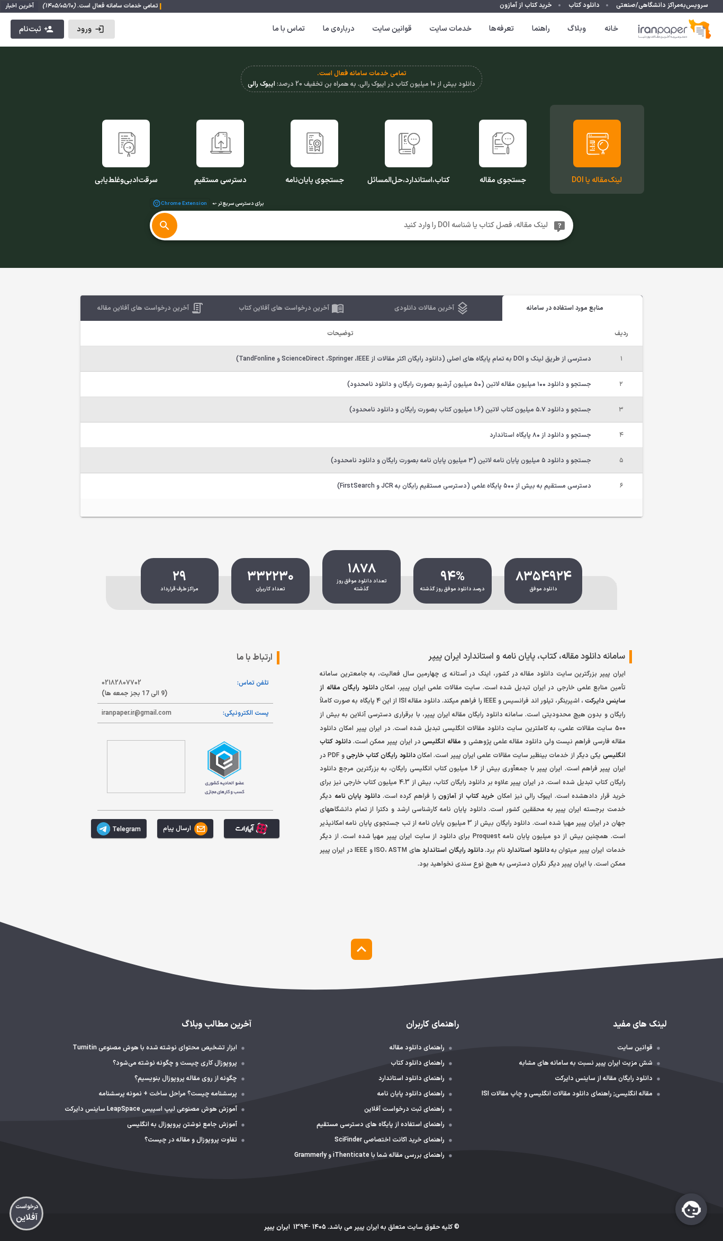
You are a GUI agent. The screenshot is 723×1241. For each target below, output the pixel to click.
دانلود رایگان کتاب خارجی (380, 755)
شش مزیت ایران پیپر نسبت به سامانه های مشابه (586, 1063)
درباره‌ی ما (339, 28)
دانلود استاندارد (528, 850)
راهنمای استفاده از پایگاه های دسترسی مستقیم (381, 1124)
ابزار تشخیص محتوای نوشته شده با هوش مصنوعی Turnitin (155, 1048)
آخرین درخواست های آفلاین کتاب (284, 308)
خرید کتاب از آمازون (466, 796)
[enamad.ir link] (146, 767)
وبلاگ (576, 28)
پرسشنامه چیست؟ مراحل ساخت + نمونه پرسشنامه (168, 1094)
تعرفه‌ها (501, 28)
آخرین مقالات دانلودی (424, 308)
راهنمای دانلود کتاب (418, 1063)
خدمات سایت (450, 28)
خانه (611, 28)
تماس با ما (289, 28)
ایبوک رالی (261, 84)
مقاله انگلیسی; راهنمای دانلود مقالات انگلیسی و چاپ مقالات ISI (567, 1094)
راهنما (541, 28)
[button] (91, 29)
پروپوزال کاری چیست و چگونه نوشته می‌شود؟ (175, 1063)
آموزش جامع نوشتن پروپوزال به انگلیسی (182, 1124)
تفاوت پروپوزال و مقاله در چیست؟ (190, 1140)
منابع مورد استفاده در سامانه (564, 308)
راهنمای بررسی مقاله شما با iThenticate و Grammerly (369, 1155)
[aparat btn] (251, 828)
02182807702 (134, 688)
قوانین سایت (392, 28)
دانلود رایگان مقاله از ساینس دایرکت (604, 1078)
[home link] (675, 29)
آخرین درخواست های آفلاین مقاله (143, 308)
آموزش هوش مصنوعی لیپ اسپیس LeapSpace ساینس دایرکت (151, 1109)
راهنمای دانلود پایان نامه (411, 1094)
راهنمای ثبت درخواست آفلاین (404, 1109)
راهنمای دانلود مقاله (417, 1048)
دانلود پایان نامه (357, 796)
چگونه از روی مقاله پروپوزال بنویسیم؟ (185, 1078)
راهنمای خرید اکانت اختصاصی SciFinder (390, 1140)
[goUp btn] (361, 949)
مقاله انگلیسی (441, 742)
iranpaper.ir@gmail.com (136, 713)
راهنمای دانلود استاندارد (411, 1078)
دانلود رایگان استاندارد (452, 850)
